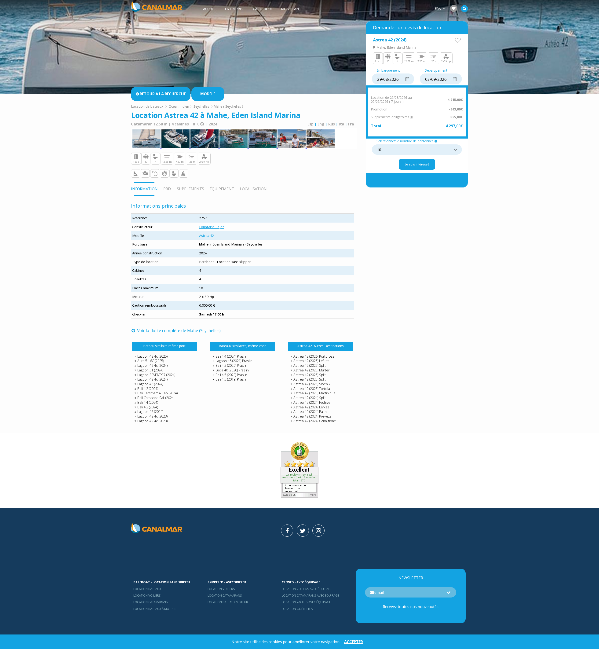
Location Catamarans (150, 602)
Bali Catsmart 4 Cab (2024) (157, 393)
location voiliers (221, 589)
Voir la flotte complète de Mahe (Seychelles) (178, 330)
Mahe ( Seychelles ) (228, 106)
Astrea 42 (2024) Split (309, 398)
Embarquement (388, 71)
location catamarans (225, 595)
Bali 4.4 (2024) (147, 402)
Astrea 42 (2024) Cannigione (314, 421)
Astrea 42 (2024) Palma (311, 411)
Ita (341, 124)
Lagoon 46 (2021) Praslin (233, 361)
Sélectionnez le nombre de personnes (405, 141)
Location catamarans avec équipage (310, 595)
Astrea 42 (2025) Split (309, 365)
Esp (310, 124)
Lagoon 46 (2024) (150, 384)
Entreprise (235, 9)
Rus (331, 124)
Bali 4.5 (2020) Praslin (231, 365)
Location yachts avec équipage (306, 602)
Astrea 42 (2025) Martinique (314, 393)
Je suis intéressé (417, 164)
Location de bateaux (147, 106)
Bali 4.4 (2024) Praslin (231, 356)
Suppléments (190, 188)
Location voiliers (147, 595)
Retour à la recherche (163, 93)
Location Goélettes (297, 609)
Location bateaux (147, 589)
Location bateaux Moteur (228, 602)
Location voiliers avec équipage (307, 589)
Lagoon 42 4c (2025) (152, 356)
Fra (351, 124)
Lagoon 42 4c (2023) (152, 416)
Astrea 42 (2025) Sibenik (311, 384)
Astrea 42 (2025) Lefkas (311, 361)
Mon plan (290, 9)
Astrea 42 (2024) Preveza (312, 416)
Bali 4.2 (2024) (147, 388)
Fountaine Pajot (211, 227)
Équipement (222, 188)
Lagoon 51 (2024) (150, 370)
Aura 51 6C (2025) (150, 361)
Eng (321, 124)
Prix (167, 188)
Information (144, 188)
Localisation (253, 188)
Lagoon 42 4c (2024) (152, 365)
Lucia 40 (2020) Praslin (232, 370)
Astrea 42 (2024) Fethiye (311, 402)
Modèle (207, 93)
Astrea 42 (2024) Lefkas (311, 407)
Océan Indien (179, 106)
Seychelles (201, 106)
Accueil (209, 9)
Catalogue (263, 9)
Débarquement (435, 71)
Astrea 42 (206, 235)
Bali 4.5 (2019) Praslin (231, 379)
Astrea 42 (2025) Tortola (311, 388)
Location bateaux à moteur (154, 609)
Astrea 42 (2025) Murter (311, 370)
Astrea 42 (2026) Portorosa (314, 356)
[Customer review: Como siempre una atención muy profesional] (299, 496)
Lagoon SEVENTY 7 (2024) (156, 375)
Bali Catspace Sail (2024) (155, 398)
